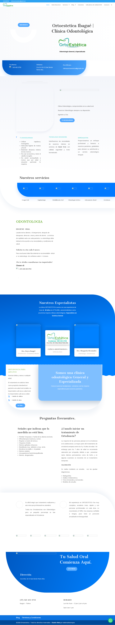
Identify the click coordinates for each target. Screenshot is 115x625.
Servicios (65, 5)
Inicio (47, 5)
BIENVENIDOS (24, 25)
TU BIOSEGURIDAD (67, 120)
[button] (110, 620)
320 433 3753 (17, 67)
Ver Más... (20, 405)
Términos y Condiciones (31, 617)
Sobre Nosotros (56, 5)
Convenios (81, 5)
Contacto (106, 5)
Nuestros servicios (34, 178)
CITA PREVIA (71, 569)
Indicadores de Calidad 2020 (94, 5)
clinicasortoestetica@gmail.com (73, 68)
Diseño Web (56, 623)
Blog (73, 5)
